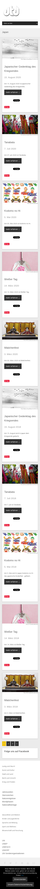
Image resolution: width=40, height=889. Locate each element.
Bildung (14, 823)
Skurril (12, 766)
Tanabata (9, 142)
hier (22, 875)
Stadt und (6, 774)
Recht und (6, 778)
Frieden (12, 782)
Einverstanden (20, 879)
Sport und (6, 827)
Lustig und (6, 766)
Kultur (12, 770)
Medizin (17, 815)
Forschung (19, 830)
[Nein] (37, 877)
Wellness (13, 827)
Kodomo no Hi (12, 210)
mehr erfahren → (13, 92)
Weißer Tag (10, 279)
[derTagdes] (11, 11)
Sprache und (7, 823)
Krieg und (6, 782)
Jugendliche (15, 819)
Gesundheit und (8, 815)
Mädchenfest (11, 347)
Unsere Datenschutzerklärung (20, 884)
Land (11, 774)
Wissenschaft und (8, 830)
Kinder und (6, 819)
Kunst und (6, 770)
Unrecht (13, 778)
